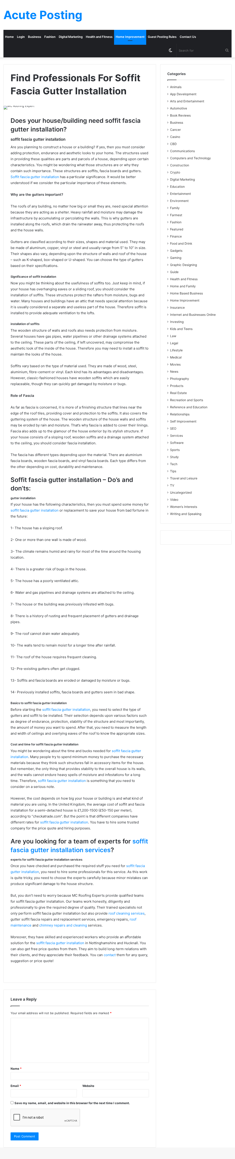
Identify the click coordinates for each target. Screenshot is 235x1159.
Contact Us (188, 37)
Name (16, 1068)
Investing (177, 322)
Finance (176, 236)
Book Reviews (180, 115)
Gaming (175, 258)
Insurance (177, 307)
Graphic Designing (183, 265)
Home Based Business (186, 293)
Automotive (178, 108)
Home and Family (183, 286)
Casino (175, 137)
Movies (175, 364)
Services (176, 435)
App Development (183, 94)
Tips (173, 471)
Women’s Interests (183, 507)
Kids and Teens (181, 329)
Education (177, 186)
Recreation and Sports (186, 400)
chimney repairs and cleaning (63, 925)
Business (34, 37)
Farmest (176, 215)
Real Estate (178, 393)
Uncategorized (181, 492)
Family (175, 208)
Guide (174, 272)
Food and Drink (181, 243)
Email (16, 1086)
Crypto (175, 172)
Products (176, 386)
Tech (173, 464)
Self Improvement (183, 421)
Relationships (180, 414)
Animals (176, 87)
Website (88, 1086)
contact (110, 955)
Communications (182, 151)
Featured (176, 229)
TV (172, 485)
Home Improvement (130, 37)
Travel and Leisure (183, 478)
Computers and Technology (190, 158)
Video (174, 499)
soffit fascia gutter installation (35, 510)
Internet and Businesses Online (193, 314)
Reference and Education (188, 407)
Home (9, 37)
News (174, 371)
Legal (174, 343)
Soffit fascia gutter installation (35, 177)
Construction (179, 165)
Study (174, 457)
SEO (173, 428)
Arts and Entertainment (187, 101)
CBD (173, 144)
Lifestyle (176, 350)
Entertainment (180, 194)
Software (177, 443)
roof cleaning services (127, 913)
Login (21, 37)
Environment (179, 201)
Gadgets (176, 250)
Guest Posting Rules (162, 37)
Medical (176, 357)
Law (173, 336)
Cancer (175, 130)
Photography (179, 379)
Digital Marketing (71, 37)
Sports (175, 450)
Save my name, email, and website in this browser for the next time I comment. (72, 1103)
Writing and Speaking (185, 514)
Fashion (50, 37)
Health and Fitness (99, 37)
